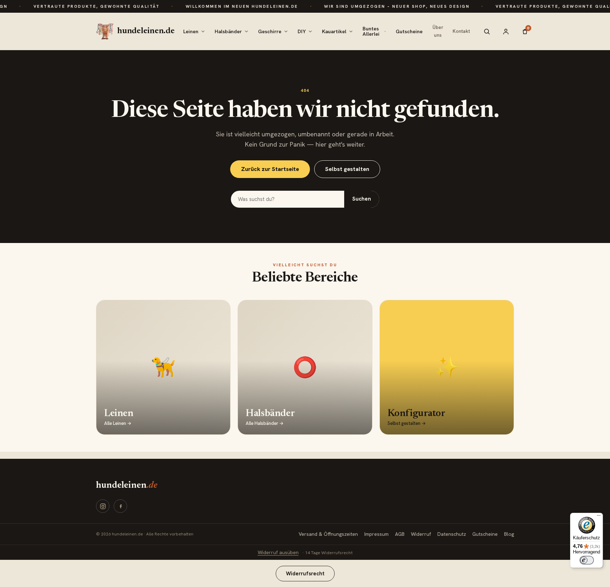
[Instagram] (102, 506)
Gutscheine (409, 31)
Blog (509, 534)
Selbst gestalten (347, 169)
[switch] (587, 560)
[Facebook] (120, 506)
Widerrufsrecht (305, 573)
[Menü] (598, 517)
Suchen (361, 198)
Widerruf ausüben (278, 552)
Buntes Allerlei (371, 31)
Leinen (190, 31)
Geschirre (269, 31)
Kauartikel (334, 31)
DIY (302, 31)
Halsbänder (228, 31)
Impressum (376, 534)
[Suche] (487, 31)
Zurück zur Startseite (270, 169)
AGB (400, 534)
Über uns (437, 31)
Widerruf (421, 534)
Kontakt (461, 31)
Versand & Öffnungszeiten (328, 534)
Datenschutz (451, 534)
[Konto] (506, 31)
